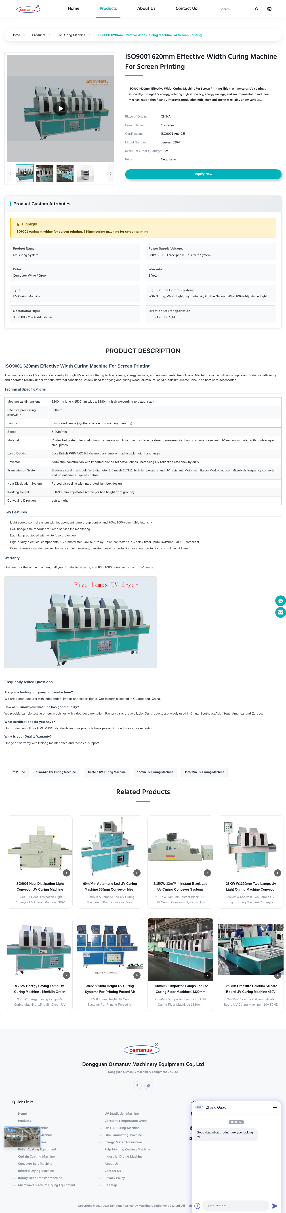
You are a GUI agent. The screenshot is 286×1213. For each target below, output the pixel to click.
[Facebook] (137, 1085)
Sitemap (111, 1185)
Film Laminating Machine (123, 1135)
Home (74, 8)
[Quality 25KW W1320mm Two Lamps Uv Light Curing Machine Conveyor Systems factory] (251, 847)
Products (108, 8)
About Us (146, 8)
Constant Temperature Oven (126, 1121)
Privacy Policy (115, 1178)
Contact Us (186, 8)
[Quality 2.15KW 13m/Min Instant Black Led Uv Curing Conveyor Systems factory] (180, 847)
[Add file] (197, 1206)
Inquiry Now (203, 174)
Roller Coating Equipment (37, 1149)
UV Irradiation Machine (122, 1114)
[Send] (274, 1206)
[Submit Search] (257, 9)
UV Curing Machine (71, 35)
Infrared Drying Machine (36, 1171)
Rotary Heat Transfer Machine (40, 1178)
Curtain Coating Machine (36, 1157)
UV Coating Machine (33, 1128)
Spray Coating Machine (35, 1135)
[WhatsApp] (148, 1085)
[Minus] (275, 1107)
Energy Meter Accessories (123, 1142)
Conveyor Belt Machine (35, 1164)
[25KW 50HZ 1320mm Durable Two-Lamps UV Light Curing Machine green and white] (60, 108)
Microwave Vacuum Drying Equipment (46, 1185)
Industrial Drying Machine (124, 1157)
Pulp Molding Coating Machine (127, 1149)
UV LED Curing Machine (122, 1128)
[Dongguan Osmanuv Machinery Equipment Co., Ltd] (29, 9)
